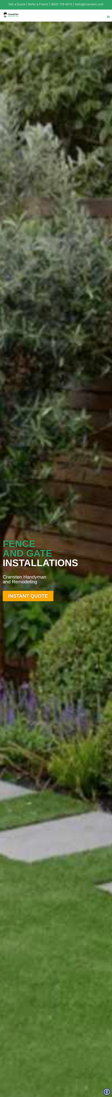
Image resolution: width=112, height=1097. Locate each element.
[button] (108, 16)
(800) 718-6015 (61, 4)
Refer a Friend (38, 4)
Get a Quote (17, 4)
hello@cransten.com (89, 4)
